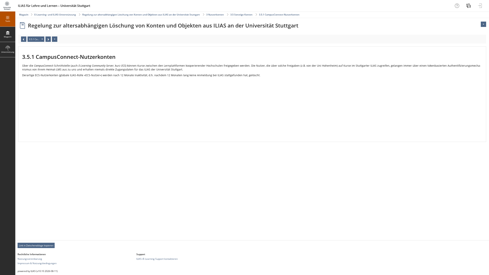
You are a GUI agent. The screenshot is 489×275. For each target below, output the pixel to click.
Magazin (23, 14)
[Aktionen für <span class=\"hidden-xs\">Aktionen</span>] (483, 24)
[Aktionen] (54, 39)
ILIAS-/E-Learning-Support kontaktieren (157, 258)
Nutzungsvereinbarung (30, 258)
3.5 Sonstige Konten (241, 14)
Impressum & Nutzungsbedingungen (37, 263)
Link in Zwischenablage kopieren (36, 245)
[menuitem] (469, 5)
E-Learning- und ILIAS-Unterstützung (55, 14)
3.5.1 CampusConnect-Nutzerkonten (279, 14)
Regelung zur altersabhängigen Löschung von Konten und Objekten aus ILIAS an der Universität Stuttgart (141, 14)
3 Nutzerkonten (215, 14)
